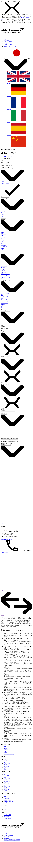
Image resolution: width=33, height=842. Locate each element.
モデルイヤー (4, 328)
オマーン (3, 270)
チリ (2, 213)
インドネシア (4, 296)
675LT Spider (7, 781)
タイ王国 (3, 304)
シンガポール (4, 303)
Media (5, 752)
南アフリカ (4, 275)
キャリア (6, 751)
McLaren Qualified (8, 156)
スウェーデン (4, 246)
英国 (2, 249)
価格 (2, 325)
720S (5, 782)
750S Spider (7, 786)
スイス (3, 248)
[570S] (16, 459)
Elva (5, 796)
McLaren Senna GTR (9, 801)
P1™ (5, 797)
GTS (5, 809)
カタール (3, 272)
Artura (5, 790)
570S (5, 762)
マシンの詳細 (4, 552)
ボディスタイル (5, 356)
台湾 (2, 306)
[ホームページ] (12, 36)
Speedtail (6, 802)
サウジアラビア (5, 274)
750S (5, 785)
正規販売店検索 (8, 44)
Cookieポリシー (8, 833)
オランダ (3, 241)
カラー (2, 382)
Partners (6, 749)
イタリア (3, 237)
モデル (2, 330)
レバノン (3, 269)
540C (5, 759)
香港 (2, 295)
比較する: (7, 43)
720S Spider (7, 783)
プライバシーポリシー (10, 836)
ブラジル (3, 211)
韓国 (2, 307)
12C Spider (6, 775)
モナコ (3, 240)
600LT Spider (7, 766)
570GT (5, 760)
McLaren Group (8, 746)
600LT (5, 764)
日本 (2, 298)
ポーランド (4, 243)
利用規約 (6, 838)
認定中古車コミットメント (11, 46)
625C (5, 769)
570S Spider (7, 763)
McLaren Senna (7, 800)
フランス (3, 234)
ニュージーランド (6, 301)
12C (5, 774)
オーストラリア (5, 293)
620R (5, 767)
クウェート (4, 267)
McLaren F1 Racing (9, 754)
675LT (5, 779)
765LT (5, 788)
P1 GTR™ (6, 798)
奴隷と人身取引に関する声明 (12, 840)
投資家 (5, 748)
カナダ (3, 181)
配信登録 (6, 816)
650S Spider (7, 778)
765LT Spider (7, 789)
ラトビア (3, 238)
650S (5, 777)
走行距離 (3, 327)
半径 (2, 412)
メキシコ (3, 214)
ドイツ (3, 235)
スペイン (3, 245)
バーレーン (4, 266)
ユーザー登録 (7, 815)
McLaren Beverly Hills (6, 539)
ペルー (3, 216)
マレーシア (4, 299)
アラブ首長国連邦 (6, 277)
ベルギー (3, 232)
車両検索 (6, 40)
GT (4, 808)
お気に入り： (8, 41)
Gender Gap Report (8, 835)
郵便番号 (3, 409)
